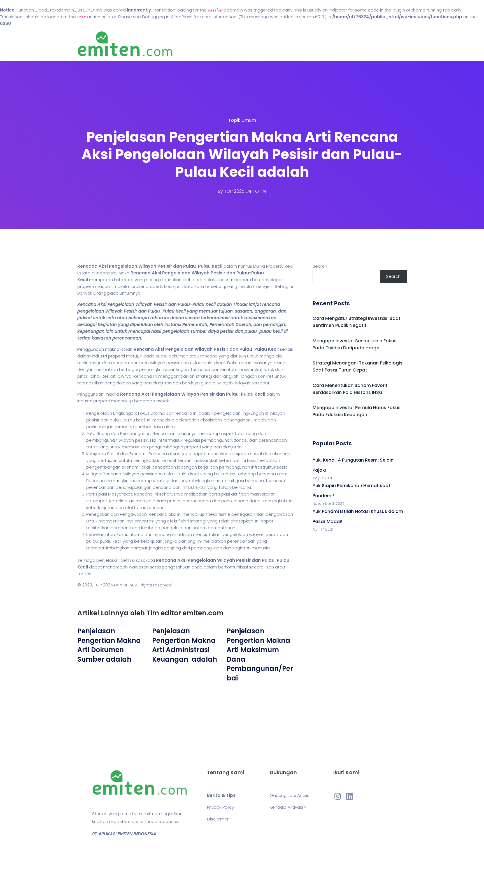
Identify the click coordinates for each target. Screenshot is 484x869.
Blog (250, 44)
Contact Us (281, 44)
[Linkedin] (349, 796)
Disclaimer (218, 819)
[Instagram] (337, 796)
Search (320, 266)
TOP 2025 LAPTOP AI (245, 191)
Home (225, 44)
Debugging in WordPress (167, 17)
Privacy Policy (220, 807)
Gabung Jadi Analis (289, 795)
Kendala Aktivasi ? (288, 807)
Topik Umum (242, 120)
